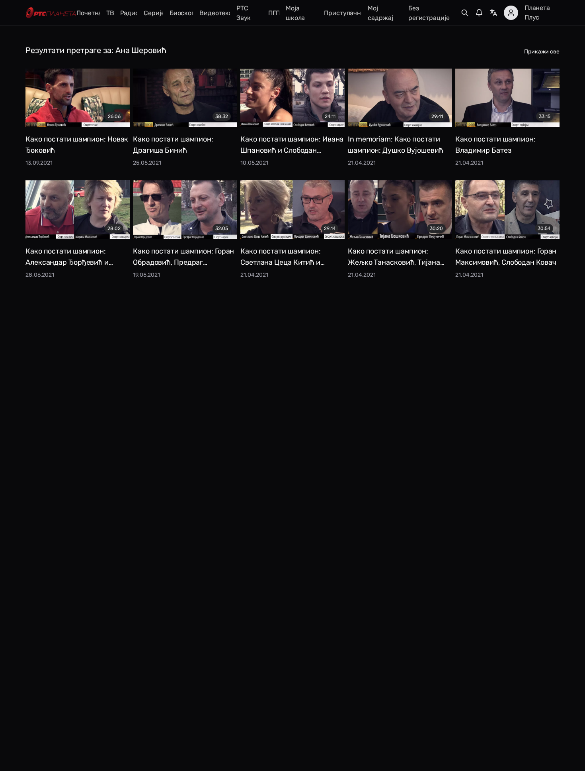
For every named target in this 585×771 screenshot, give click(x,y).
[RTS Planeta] (50, 13)
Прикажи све (542, 51)
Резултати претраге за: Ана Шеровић (95, 50)
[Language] (493, 13)
